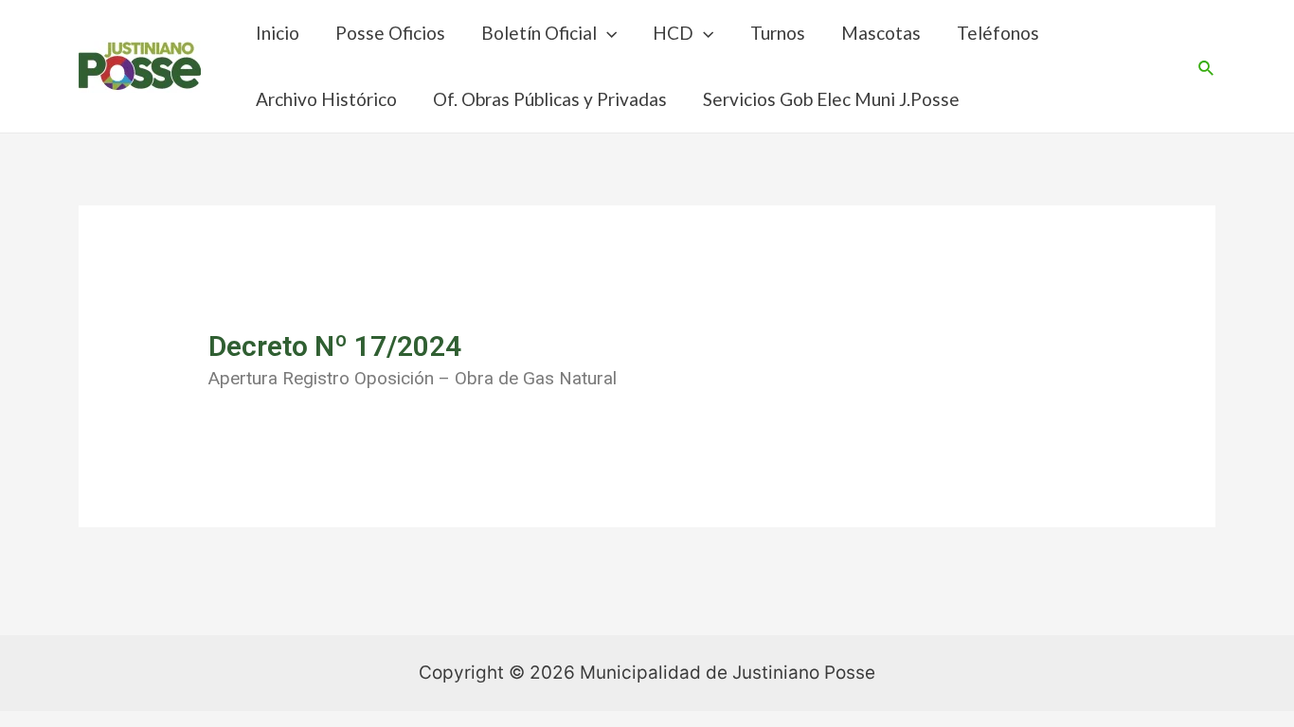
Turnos (777, 33)
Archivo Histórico (326, 99)
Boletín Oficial (539, 33)
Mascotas (881, 33)
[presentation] (607, 33)
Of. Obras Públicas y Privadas (550, 99)
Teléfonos (998, 33)
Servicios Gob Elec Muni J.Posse (831, 99)
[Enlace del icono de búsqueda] (1206, 67)
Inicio (277, 33)
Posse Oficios (390, 33)
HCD (673, 33)
